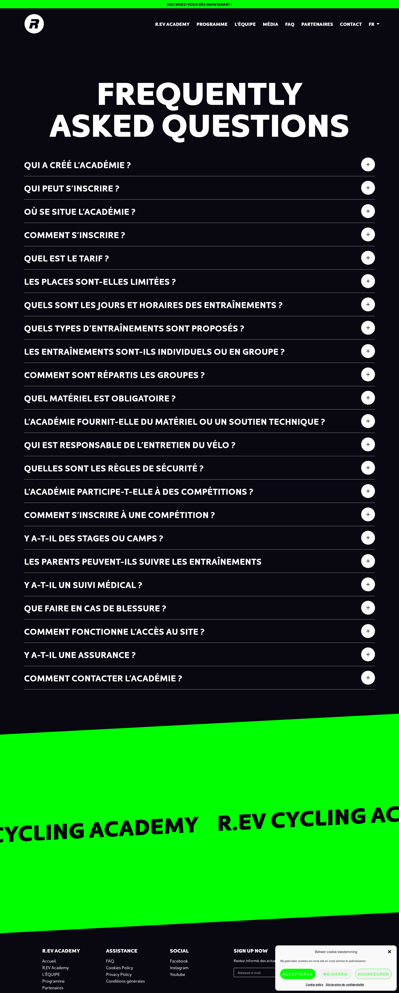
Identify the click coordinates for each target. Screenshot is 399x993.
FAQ (289, 24)
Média (270, 24)
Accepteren (298, 974)
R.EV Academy (172, 24)
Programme (212, 24)
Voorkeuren (373, 974)
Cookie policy (314, 984)
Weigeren (335, 974)
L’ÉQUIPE (245, 24)
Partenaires (317, 24)
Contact (351, 24)
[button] (389, 951)
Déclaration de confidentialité (345, 984)
